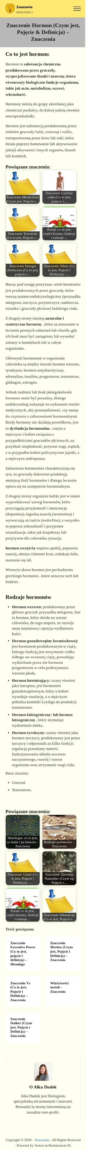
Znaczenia (42, 1140)
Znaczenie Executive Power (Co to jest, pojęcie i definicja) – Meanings (23, 953)
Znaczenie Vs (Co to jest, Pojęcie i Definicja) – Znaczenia (20, 991)
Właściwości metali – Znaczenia (59, 987)
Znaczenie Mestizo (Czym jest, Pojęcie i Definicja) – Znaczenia (61, 951)
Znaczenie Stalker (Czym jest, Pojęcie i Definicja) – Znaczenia (21, 1027)
